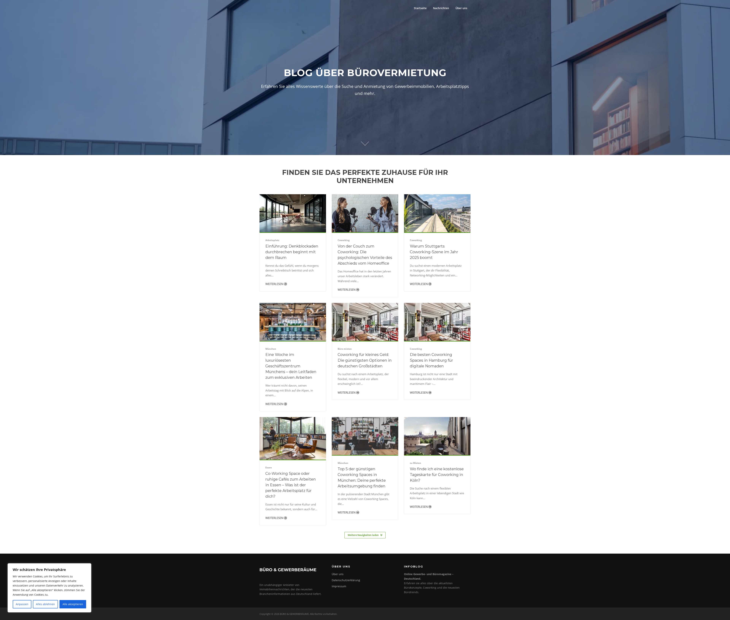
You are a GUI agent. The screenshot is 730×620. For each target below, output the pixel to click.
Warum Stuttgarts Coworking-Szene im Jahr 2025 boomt (434, 252)
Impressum (339, 586)
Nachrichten (441, 8)
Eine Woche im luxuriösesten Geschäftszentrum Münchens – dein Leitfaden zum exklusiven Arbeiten (290, 366)
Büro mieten (345, 348)
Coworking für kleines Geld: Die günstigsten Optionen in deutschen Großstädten (365, 360)
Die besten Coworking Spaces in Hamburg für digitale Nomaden (431, 360)
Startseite (420, 8)
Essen (268, 467)
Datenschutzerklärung (346, 580)
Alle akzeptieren (73, 604)
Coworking (344, 240)
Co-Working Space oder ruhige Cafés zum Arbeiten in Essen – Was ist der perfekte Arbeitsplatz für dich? (290, 485)
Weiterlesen (274, 284)
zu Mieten (415, 463)
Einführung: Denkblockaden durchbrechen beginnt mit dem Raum (291, 252)
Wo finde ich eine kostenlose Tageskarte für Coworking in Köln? (437, 475)
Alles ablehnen (45, 604)
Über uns (461, 8)
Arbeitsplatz (272, 240)
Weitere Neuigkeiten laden (363, 535)
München (270, 348)
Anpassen (22, 604)
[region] (49, 587)
